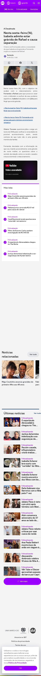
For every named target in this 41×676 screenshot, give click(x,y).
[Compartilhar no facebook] (20, 63)
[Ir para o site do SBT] (33, 631)
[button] (18, 375)
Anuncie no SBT (20, 637)
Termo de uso (20, 645)
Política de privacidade (20, 641)
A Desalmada (9, 29)
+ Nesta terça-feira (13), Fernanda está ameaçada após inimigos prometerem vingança (18, 120)
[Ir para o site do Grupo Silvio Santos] (17, 631)
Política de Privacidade (17, 663)
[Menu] (38, 3)
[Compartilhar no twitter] (31, 63)
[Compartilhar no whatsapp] (9, 63)
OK (20, 668)
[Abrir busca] (34, 3)
